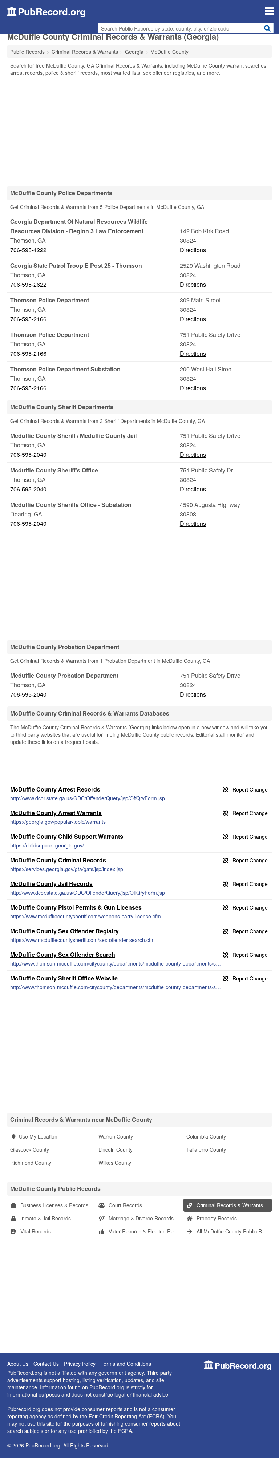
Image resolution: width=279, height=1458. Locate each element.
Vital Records (35, 1231)
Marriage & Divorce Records (140, 1218)
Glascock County (29, 1149)
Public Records (27, 51)
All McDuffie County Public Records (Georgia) (233, 1231)
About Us (17, 1363)
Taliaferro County (206, 1149)
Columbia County (206, 1136)
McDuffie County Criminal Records (58, 860)
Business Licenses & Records (53, 1205)
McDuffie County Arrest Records (55, 789)
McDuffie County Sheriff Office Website (64, 978)
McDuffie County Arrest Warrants (56, 813)
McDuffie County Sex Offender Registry (64, 931)
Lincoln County (115, 1149)
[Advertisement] (139, 131)
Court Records (124, 1205)
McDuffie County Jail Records (51, 883)
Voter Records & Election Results (145, 1231)
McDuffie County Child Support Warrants (66, 836)
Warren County (115, 1136)
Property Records (216, 1218)
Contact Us (46, 1363)
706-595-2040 (28, 454)
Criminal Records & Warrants (229, 1205)
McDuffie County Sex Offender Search (62, 954)
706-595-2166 (28, 319)
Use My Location (38, 1136)
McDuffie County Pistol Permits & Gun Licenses (76, 907)
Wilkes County (114, 1162)
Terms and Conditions (126, 1363)
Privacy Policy (80, 1363)
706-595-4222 (28, 250)
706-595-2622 (28, 284)
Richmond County (30, 1162)
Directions (193, 250)
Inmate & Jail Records (45, 1218)
